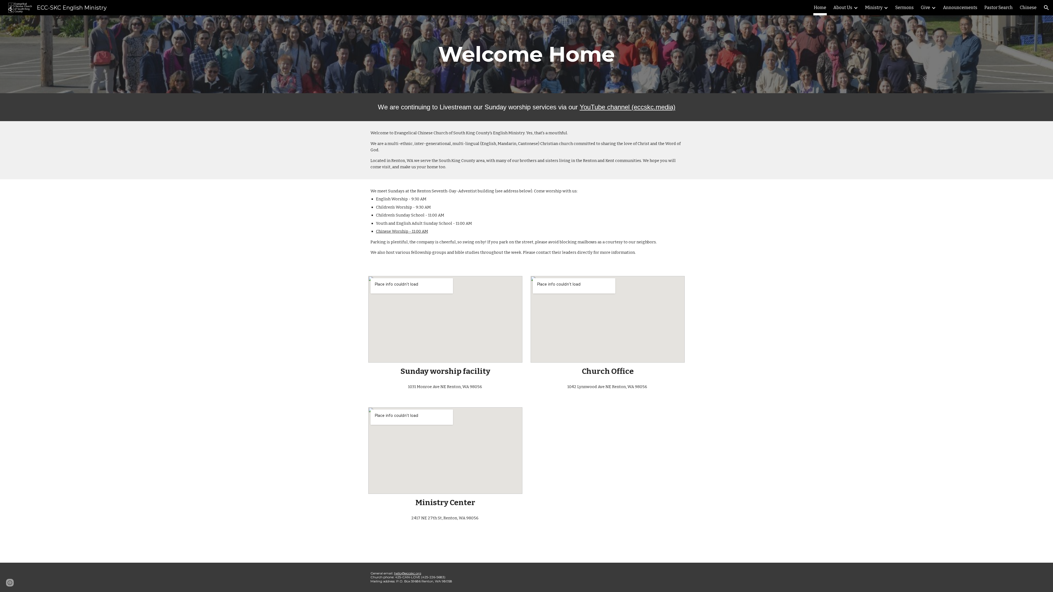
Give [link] (925, 7)
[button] (1046, 7)
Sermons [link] (904, 7)
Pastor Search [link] (998, 7)
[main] (526, 54)
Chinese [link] (1028, 7)
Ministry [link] (873, 7)
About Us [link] (842, 7)
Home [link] (820, 7)
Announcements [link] (960, 7)
